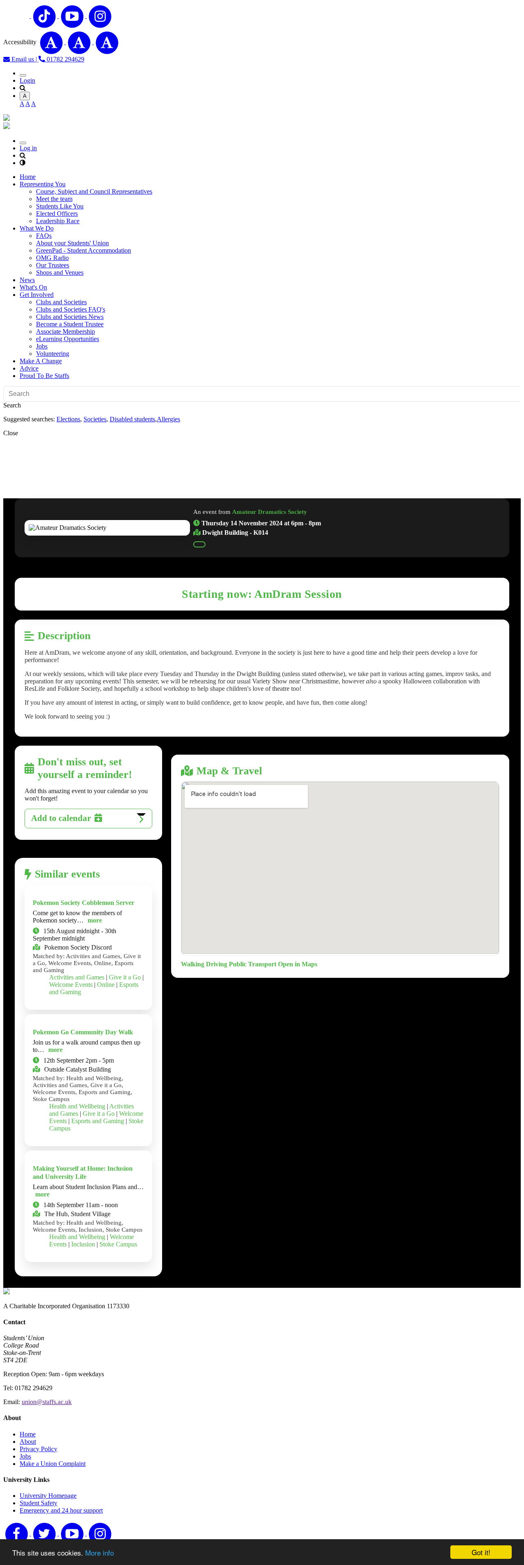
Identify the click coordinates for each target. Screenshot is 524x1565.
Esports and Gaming (97, 1120)
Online (106, 984)
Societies (95, 419)
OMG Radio (52, 257)
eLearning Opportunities (67, 338)
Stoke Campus (118, 1244)
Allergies (168, 419)
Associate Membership (65, 331)
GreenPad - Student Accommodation (83, 250)
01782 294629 (64, 59)
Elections (68, 419)
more (95, 920)
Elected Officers (57, 213)
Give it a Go (125, 977)
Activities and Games (76, 977)
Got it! (481, 1552)
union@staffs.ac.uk (47, 1401)
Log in (28, 148)
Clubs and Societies (61, 302)
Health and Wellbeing (77, 1106)
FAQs (44, 235)
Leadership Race (57, 220)
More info (99, 1552)
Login (27, 80)
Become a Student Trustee (70, 324)
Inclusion (83, 1244)
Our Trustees (52, 265)
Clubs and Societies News (70, 316)
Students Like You (60, 206)
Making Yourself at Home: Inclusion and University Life (83, 1172)
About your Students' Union (72, 243)
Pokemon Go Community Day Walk (83, 1032)
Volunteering (52, 353)
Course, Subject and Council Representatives (94, 191)
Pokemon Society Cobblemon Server (83, 902)
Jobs (41, 346)
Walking (192, 964)
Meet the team (54, 198)
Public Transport (252, 964)
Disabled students (132, 419)
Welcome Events (71, 984)
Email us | (24, 59)
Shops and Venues (60, 272)
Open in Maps (297, 964)
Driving (216, 964)
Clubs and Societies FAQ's (70, 309)
